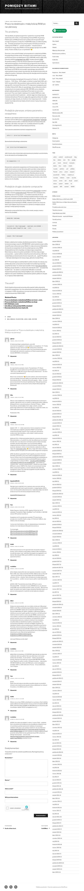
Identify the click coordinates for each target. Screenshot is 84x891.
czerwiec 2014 (56, 690)
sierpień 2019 (56, 500)
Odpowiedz (13, 356)
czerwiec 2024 (56, 321)
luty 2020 (55, 481)
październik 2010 (57, 826)
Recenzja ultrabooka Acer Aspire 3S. (16, 308)
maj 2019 (54, 509)
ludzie (64, 166)
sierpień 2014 (56, 684)
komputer (72, 163)
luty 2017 (54, 592)
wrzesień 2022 (56, 386)
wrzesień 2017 (56, 570)
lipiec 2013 (55, 724)
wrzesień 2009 (56, 866)
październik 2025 (57, 272)
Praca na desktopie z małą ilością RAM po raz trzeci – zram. (23, 300)
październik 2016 (56, 604)
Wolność (54, 128)
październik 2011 (56, 789)
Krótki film (55, 59)
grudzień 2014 (56, 672)
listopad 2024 (56, 306)
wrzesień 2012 (56, 755)
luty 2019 (54, 518)
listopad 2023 (56, 343)
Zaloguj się (55, 138)
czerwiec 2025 (56, 284)
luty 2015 (54, 666)
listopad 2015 (56, 638)
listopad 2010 (56, 823)
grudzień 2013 (56, 709)
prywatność (56, 174)
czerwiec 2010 (56, 838)
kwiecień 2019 (56, 512)
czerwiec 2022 (56, 395)
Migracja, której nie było (58, 50)
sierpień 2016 (56, 610)
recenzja (55, 177)
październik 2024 (57, 309)
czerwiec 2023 (56, 358)
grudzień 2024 (56, 303)
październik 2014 (56, 678)
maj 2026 (55, 250)
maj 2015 (54, 656)
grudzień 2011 (56, 783)
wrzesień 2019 (56, 496)
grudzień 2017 (56, 561)
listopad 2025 (56, 269)
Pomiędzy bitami (21, 6)
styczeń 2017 (55, 595)
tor (71, 183)
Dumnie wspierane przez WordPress (57, 887)
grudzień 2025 (56, 266)
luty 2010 (54, 850)
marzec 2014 (55, 700)
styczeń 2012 (55, 779)
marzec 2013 (55, 736)
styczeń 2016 (56, 632)
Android (54, 94)
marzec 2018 (55, 552)
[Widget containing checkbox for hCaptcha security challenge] (17, 808)
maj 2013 (54, 730)
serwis (60, 180)
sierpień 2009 (56, 869)
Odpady (54, 47)
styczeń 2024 (56, 336)
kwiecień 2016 (56, 623)
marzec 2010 (56, 847)
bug (8, 319)
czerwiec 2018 (56, 543)
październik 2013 (56, 715)
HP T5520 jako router (12, 304)
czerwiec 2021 (56, 432)
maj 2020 (55, 472)
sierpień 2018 (56, 536)
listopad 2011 (55, 786)
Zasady (54, 228)
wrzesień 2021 (56, 423)
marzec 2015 (55, 663)
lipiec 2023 (55, 355)
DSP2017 (55, 97)
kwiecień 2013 (56, 733)
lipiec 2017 (55, 576)
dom (64, 160)
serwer (55, 180)
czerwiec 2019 (56, 506)
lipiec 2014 (55, 687)
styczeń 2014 (56, 706)
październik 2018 (56, 530)
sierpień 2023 (56, 352)
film (69, 160)
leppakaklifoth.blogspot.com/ (18, 495)
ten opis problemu (41, 266)
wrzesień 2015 (56, 644)
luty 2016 (54, 629)
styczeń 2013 (56, 743)
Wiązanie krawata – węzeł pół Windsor (62, 216)
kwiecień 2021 (56, 438)
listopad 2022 (56, 379)
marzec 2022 (55, 404)
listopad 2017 (55, 564)
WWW (72, 186)
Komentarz (9, 758)
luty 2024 (54, 333)
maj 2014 (54, 693)
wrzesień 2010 (56, 829)
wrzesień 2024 (56, 312)
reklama (62, 177)
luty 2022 (54, 407)
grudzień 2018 (56, 524)
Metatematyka (56, 113)
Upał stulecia (55, 62)
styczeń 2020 (56, 484)
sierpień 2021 (55, 426)
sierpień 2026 (56, 241)
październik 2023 (57, 346)
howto (59, 163)
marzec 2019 (55, 515)
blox (54, 160)
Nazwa (7, 780)
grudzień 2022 (56, 376)
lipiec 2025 (55, 281)
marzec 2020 (56, 478)
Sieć (53, 122)
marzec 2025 (56, 293)
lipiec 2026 (55, 244)
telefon (66, 183)
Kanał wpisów (56, 141)
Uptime (54, 44)
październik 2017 (56, 567)
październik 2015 (56, 641)
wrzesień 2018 (56, 533)
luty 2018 (54, 555)
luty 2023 (54, 370)
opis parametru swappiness (31, 119)
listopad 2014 (56, 675)
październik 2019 (56, 493)
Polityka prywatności (57, 231)
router (68, 177)
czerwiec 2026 (56, 247)
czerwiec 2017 (56, 580)
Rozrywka (55, 116)
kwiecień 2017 (56, 586)
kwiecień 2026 (56, 253)
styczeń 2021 (55, 447)
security (74, 177)
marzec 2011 (55, 810)
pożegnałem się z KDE (22, 59)
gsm (54, 163)
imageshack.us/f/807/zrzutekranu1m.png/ (21, 635)
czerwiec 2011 (56, 801)
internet (65, 163)
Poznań (55, 171)
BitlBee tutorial (56, 196)
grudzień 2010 (56, 819)
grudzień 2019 (56, 487)
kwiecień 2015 (56, 660)
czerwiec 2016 (56, 616)
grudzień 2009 (56, 856)
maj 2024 (55, 324)
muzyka (55, 169)
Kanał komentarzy (57, 144)
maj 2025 (55, 287)
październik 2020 (57, 456)
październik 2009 (57, 863)
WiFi (61, 186)
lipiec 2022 (55, 392)
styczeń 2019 (56, 521)
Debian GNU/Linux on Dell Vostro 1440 (62, 199)
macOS (54, 110)
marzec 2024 (56, 330)
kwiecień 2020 (56, 475)
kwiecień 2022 (56, 401)
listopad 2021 (55, 416)
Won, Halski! (55, 41)
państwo (62, 169)
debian (12, 319)
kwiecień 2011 (56, 807)
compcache (36, 190)
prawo (66, 171)
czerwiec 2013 (56, 727)
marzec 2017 (55, 589)
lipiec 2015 (55, 650)
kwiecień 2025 (56, 290)
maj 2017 (54, 583)
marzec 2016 (55, 626)
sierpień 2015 (56, 647)
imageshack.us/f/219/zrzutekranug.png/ (20, 634)
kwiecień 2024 (56, 327)
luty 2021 (54, 444)
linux (26, 319)
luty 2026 (54, 260)
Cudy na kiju (55, 56)
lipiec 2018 (55, 540)
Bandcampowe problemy (59, 53)
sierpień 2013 (56, 721)
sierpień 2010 (56, 832)
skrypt (70, 180)
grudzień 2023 (56, 340)
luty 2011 (54, 813)
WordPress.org (56, 147)
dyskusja (43, 119)
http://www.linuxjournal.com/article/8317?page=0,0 (23, 532)
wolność (66, 186)
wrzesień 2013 (56, 718)
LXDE (41, 59)
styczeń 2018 (56, 558)
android (61, 157)
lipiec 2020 (55, 466)
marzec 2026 (56, 256)
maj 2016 (54, 620)
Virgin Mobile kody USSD (58, 213)
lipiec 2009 (55, 872)
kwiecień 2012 (56, 770)
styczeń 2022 (56, 410)
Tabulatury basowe (57, 210)
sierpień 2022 (56, 389)
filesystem (19, 319)
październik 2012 (56, 752)
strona (55, 183)
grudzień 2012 (56, 746)
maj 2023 (55, 361)
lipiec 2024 (55, 318)
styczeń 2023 (56, 373)
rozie (19, 21)
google (73, 160)
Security (54, 119)
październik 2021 (56, 420)
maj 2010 (55, 841)
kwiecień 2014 (56, 696)
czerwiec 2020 (56, 469)
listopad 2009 (56, 859)
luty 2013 (54, 739)
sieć (66, 180)
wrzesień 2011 (56, 792)
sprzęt (76, 180)
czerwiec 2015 (56, 653)
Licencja (54, 222)
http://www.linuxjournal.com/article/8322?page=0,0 (24, 534)
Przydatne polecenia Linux (59, 207)
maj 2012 (54, 767)
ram (30, 319)
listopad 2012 (55, 749)
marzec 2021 (55, 441)
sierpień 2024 (56, 315)
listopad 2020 (56, 453)
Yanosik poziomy (56, 219)
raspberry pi (71, 174)
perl (67, 169)
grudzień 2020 (56, 450)
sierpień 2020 (56, 463)
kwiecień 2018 (56, 549)
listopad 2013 (56, 712)
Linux (9, 316)
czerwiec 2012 (56, 764)
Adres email (9, 789)
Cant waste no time (21, 448)
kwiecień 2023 (56, 364)
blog (75, 157)
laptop (55, 166)
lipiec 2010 (55, 835)
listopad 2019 (56, 490)
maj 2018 (54, 546)
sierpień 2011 (55, 795)
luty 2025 (54, 296)
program (72, 171)
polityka (72, 169)
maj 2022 (54, 398)
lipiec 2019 (55, 503)
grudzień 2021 (56, 413)
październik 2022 (56, 383)
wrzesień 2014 (56, 681)
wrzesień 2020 (56, 460)
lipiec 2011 (55, 798)
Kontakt (54, 225)
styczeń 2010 (56, 853)
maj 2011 (54, 804)
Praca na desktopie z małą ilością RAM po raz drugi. (21, 302)
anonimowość (68, 157)
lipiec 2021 (55, 429)
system (34, 319)
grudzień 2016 (56, 598)
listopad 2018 (56, 527)
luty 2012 (54, 776)
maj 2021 (54, 435)
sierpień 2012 (55, 758)
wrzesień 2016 (56, 607)
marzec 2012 (55, 773)
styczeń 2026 (56, 263)
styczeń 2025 (56, 300)
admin (55, 157)
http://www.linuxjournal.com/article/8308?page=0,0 (24, 531)
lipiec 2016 (55, 613)
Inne (53, 103)
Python (63, 174)
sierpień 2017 (55, 573)
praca (60, 171)
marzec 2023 (56, 367)
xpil (53, 84)
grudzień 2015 (56, 635)
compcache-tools (20, 192)
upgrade (55, 186)
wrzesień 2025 (56, 275)
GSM (53, 100)
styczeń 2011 (55, 816)
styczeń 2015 (56, 669)
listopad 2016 (56, 601)
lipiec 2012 (55, 761)
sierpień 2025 (56, 278)
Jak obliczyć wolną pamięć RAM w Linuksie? (18, 306)
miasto (70, 166)
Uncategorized (56, 125)
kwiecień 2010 (56, 844)
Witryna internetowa (11, 797)
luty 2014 (54, 703)
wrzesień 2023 (56, 349)
